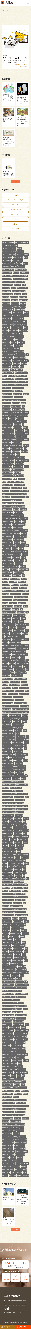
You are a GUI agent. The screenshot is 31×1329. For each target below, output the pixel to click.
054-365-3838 (15, 1262)
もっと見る (15, 181)
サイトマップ (20, 1312)
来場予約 (22, 1327)
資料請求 (7, 1327)
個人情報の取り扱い (9, 1312)
